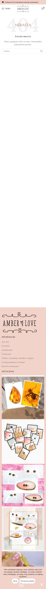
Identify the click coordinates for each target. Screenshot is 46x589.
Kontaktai (5, 346)
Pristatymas (6, 354)
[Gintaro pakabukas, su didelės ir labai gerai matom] (23, 398)
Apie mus (5, 342)
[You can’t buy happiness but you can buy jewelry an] (23, 441)
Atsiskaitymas (7, 350)
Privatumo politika (27, 581)
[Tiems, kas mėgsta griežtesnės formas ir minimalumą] (23, 529)
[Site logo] (23, 8)
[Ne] (21, 584)
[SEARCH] (41, 51)
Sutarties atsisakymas (10, 366)
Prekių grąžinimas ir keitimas (13, 362)
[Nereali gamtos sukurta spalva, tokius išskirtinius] (23, 485)
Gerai (15, 581)
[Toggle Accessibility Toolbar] (41, 584)
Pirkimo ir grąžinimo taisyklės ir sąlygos (18, 358)
